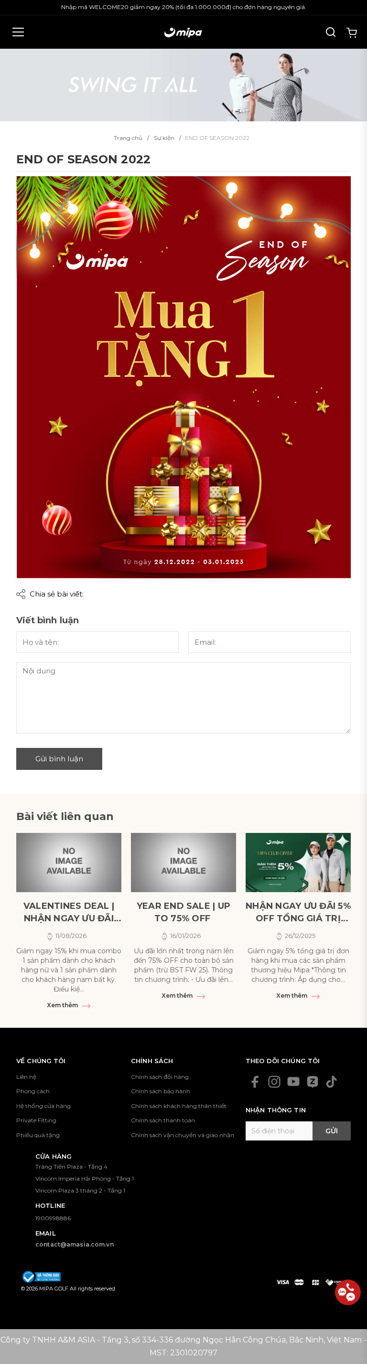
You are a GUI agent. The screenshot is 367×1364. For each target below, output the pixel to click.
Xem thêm (63, 1005)
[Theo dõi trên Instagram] (274, 1081)
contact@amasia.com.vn (74, 1244)
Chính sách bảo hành (160, 1091)
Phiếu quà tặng (38, 1135)
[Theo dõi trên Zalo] (312, 1081)
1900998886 (53, 1218)
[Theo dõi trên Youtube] (293, 1081)
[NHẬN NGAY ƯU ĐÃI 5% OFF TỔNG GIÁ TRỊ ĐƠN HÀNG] (298, 863)
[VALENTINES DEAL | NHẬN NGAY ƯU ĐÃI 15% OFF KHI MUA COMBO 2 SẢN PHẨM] (68, 863)
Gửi (331, 1131)
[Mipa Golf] (183, 84)
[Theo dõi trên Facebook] (255, 1081)
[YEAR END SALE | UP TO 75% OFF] (183, 863)
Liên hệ (26, 1076)
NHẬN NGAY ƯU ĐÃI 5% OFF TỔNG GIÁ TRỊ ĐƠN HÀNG (298, 913)
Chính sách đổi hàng (160, 1076)
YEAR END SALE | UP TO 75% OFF (183, 912)
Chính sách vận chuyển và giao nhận (182, 1135)
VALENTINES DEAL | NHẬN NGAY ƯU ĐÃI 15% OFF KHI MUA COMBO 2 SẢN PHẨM (69, 913)
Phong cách (33, 1091)
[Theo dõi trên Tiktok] (331, 1081)
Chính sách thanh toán (163, 1120)
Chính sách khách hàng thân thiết (179, 1105)
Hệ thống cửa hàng (43, 1105)
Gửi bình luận (59, 758)
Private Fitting (36, 1120)
